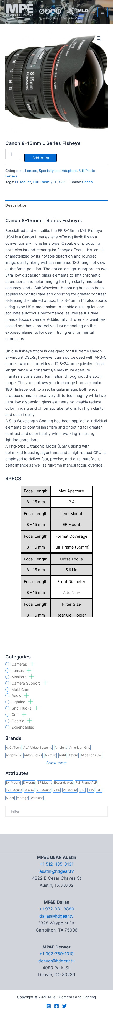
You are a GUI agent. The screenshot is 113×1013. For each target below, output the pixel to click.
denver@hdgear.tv (56, 960)
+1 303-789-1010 (56, 953)
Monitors (19, 677)
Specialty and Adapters (58, 170)
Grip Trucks (22, 708)
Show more (56, 762)
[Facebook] (56, 1006)
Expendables (23, 727)
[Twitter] (64, 1006)
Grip (16, 715)
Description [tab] (16, 205)
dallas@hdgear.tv (56, 916)
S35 (62, 182)
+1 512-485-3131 (56, 864)
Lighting (19, 702)
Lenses (18, 670)
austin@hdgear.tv (56, 871)
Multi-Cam (20, 689)
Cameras (20, 664)
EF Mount (23, 182)
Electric (18, 721)
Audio (17, 695)
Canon (87, 182)
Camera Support (26, 683)
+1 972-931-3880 (56, 909)
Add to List (40, 158)
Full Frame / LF (45, 182)
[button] (99, 38)
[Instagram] (48, 1006)
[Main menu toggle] (102, 12)
